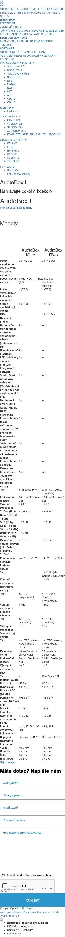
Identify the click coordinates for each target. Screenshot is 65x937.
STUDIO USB (36, 30)
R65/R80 (35, 41)
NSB (20, 12)
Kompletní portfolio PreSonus (16, 908)
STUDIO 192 (21, 30)
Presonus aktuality (33, 912)
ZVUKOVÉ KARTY (10, 116)
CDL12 (56, 12)
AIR (49, 12)
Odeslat (32, 900)
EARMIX (29, 12)
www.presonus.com (11, 912)
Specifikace (16, 207)
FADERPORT (7, 23)
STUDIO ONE (8, 52)
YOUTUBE (6, 55)
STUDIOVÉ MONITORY (13, 139)
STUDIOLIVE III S (10, 9)
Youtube (49, 912)
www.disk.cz (14, 933)
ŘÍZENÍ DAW (7, 107)
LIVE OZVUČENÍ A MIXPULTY (17, 62)
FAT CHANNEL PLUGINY (30, 52)
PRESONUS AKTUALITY (27, 55)
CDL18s (4, 16)
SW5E (37, 12)
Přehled (4, 207)
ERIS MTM (23, 41)
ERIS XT (5, 41)
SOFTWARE (7, 166)
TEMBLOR (6, 45)
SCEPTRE (47, 41)
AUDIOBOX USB (54, 30)
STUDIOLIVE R (9, 12)
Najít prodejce (8, 762)
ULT (44, 12)
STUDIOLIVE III (30, 9)
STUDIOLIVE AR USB (52, 9)
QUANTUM (6, 30)
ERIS (13, 41)
